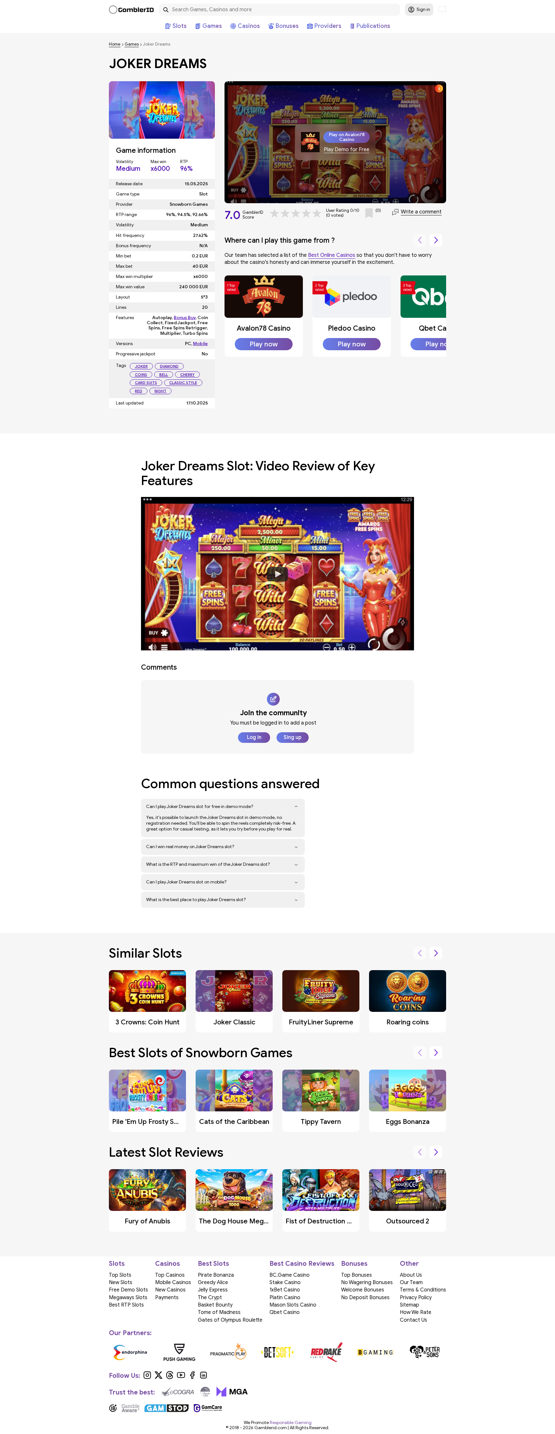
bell (163, 374)
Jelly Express (213, 1290)
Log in (254, 737)
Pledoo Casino (351, 328)
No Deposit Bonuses (365, 1297)
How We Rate (415, 1312)
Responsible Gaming (291, 1422)
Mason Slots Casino (292, 1305)
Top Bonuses (356, 1275)
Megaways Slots (128, 1297)
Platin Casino (284, 1297)
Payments (167, 1297)
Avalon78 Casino (264, 328)
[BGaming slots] (375, 1352)
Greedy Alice (213, 1282)
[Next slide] (435, 240)
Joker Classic (234, 1022)
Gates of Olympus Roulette (230, 1320)
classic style (183, 382)
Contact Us (413, 1320)
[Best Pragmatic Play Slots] (228, 1352)
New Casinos (170, 1290)
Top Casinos (170, 1275)
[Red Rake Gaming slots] (326, 1352)
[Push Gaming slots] (179, 1352)
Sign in (423, 9)
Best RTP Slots (126, 1305)
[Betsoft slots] (277, 1352)
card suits (146, 382)
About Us (411, 1275)
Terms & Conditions (423, 1290)
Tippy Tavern (321, 1121)
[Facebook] (192, 1377)
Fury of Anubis (147, 1221)
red (138, 390)
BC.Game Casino (289, 1275)
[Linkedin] (203, 1377)
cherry (187, 374)
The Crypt (210, 1297)
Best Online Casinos (331, 255)
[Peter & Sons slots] (424, 1352)
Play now (264, 344)
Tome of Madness (219, 1312)
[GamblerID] (131, 9)
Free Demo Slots (128, 1290)
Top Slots (120, 1275)
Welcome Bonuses (362, 1290)
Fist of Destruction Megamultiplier (340, 1221)
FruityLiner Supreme (321, 1022)
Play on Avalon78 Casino (347, 137)
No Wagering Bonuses (367, 1282)
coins (141, 374)
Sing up (293, 737)
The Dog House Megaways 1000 (250, 1221)
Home (114, 44)
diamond (169, 366)
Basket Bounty (215, 1305)
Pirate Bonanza (216, 1275)
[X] (158, 1377)
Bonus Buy (185, 317)
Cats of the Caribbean (234, 1121)
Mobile (200, 343)
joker (141, 366)
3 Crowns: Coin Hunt (147, 1022)
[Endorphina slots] (130, 1352)
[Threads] (170, 1377)
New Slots (120, 1282)
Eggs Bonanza (407, 1121)
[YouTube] (181, 1377)
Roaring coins (407, 1022)
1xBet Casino (284, 1290)
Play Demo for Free (346, 150)
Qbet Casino (439, 328)
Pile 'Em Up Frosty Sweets (153, 1121)
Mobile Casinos (173, 1282)
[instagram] (147, 1377)
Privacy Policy (416, 1297)
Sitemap (409, 1305)
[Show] (296, 807)
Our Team (411, 1282)
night (160, 390)
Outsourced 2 (407, 1221)
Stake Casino (285, 1282)
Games (132, 44)
